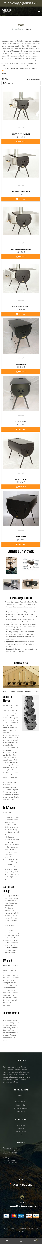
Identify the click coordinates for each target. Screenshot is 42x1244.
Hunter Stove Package (21, 192)
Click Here (5, 71)
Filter (7, 79)
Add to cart (22, 141)
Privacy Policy (21, 1105)
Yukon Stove (21, 537)
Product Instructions (21, 1108)
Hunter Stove (20, 422)
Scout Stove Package (21, 134)
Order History (21, 1131)
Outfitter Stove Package (21, 249)
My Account (21, 1125)
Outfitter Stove (21, 479)
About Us (21, 1096)
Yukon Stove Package (21, 307)
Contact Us (21, 1111)
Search (21, 1241)
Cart (21, 1134)
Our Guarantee (21, 1099)
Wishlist (21, 1128)
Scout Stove (21, 364)
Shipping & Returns (21, 1102)
